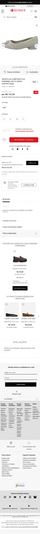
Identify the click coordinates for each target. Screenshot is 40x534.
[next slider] (1, 316)
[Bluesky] (35, 497)
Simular (32, 163)
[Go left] (3, 46)
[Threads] (30, 497)
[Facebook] (20, 497)
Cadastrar (21, 384)
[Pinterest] (10, 497)
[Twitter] (25, 497)
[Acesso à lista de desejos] (31, 12)
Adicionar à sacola (23, 140)
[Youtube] (15, 497)
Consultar (28, 185)
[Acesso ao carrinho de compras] (35, 12)
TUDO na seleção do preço (20, 2)
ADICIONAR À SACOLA (20, 288)
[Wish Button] (4, 139)
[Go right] (37, 46)
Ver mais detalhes (9, 221)
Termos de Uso (13, 522)
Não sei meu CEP (7, 167)
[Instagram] (5, 497)
